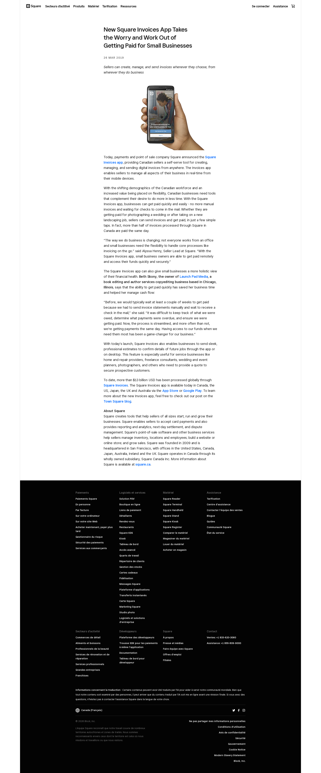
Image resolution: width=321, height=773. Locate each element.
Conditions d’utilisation (231, 727)
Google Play (192, 391)
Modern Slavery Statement (229, 755)
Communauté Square (219, 527)
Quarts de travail (129, 555)
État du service (215, 533)
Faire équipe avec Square (178, 649)
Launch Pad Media (194, 277)
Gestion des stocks (130, 567)
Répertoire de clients (131, 561)
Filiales (167, 660)
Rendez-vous (127, 521)
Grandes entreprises (88, 670)
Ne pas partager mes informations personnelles (217, 721)
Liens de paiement (130, 510)
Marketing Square (129, 606)
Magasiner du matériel (176, 538)
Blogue (211, 515)
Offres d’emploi (172, 654)
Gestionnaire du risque (89, 537)
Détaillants (125, 515)
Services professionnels (90, 664)
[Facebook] (238, 710)
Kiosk (122, 538)
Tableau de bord (128, 544)
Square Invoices (116, 385)
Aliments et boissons (88, 643)
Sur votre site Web (86, 521)
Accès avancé (127, 550)
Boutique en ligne (129, 504)
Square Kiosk (170, 521)
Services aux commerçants (91, 548)
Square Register (172, 527)
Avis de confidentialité (232, 732)
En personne (83, 504)
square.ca (142, 464)
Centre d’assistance (219, 504)
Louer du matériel (173, 544)
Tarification (213, 498)
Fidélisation (126, 578)
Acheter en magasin (175, 550)
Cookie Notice (237, 749)
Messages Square (129, 584)
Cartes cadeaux (128, 572)
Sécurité (240, 738)
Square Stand (171, 515)
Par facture (82, 510)
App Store (170, 391)
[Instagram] (243, 710)
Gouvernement (236, 744)
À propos (168, 637)
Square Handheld (173, 510)
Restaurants (126, 527)
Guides (211, 521)
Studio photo (127, 612)
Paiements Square (86, 498)
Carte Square (127, 601)
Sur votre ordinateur (88, 515)
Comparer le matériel (175, 533)
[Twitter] (233, 710)
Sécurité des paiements (90, 542)
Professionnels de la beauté (92, 649)
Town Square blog (117, 401)
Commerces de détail (88, 637)
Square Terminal (172, 504)
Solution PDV (126, 498)
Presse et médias (173, 643)
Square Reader (171, 498)
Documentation (128, 653)
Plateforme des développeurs (136, 637)
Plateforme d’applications (134, 589)
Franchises (82, 675)
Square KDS (126, 533)
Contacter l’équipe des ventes (225, 510)
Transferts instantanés (133, 595)
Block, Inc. (239, 761)
